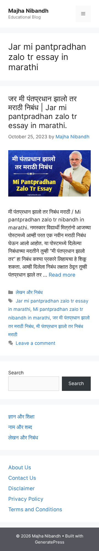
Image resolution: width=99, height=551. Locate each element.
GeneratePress (49, 542)
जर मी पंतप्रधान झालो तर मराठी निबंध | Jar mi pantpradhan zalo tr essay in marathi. (42, 112)
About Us (19, 467)
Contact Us (22, 478)
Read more (62, 275)
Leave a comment (35, 343)
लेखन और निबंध (29, 292)
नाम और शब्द (20, 427)
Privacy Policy (25, 499)
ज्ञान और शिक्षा (21, 417)
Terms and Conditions (35, 509)
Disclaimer (21, 488)
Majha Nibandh (28, 10)
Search (16, 372)
